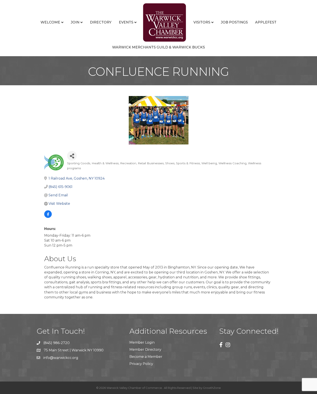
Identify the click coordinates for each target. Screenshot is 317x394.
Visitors (201, 22)
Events (126, 22)
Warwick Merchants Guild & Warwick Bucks (158, 47)
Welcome (50, 22)
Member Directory (145, 349)
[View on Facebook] (48, 217)
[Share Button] (72, 156)
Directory (100, 22)
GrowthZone (212, 387)
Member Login (142, 342)
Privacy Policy (141, 364)
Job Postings (234, 22)
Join (75, 22)
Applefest (265, 22)
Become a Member (145, 357)
